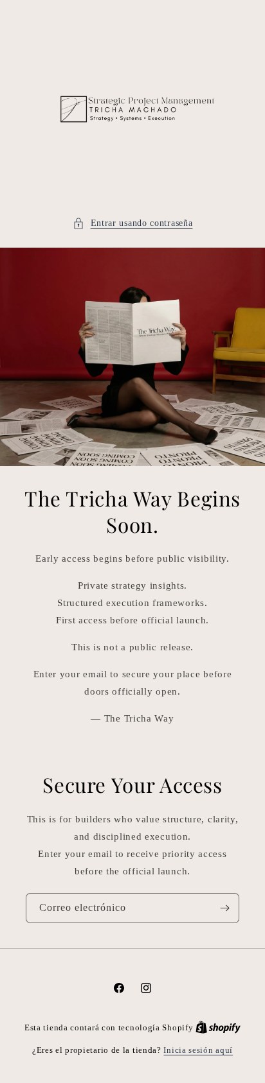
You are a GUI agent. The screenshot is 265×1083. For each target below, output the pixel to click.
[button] (133, 223)
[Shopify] (218, 1027)
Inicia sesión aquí (198, 1050)
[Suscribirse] (224, 908)
